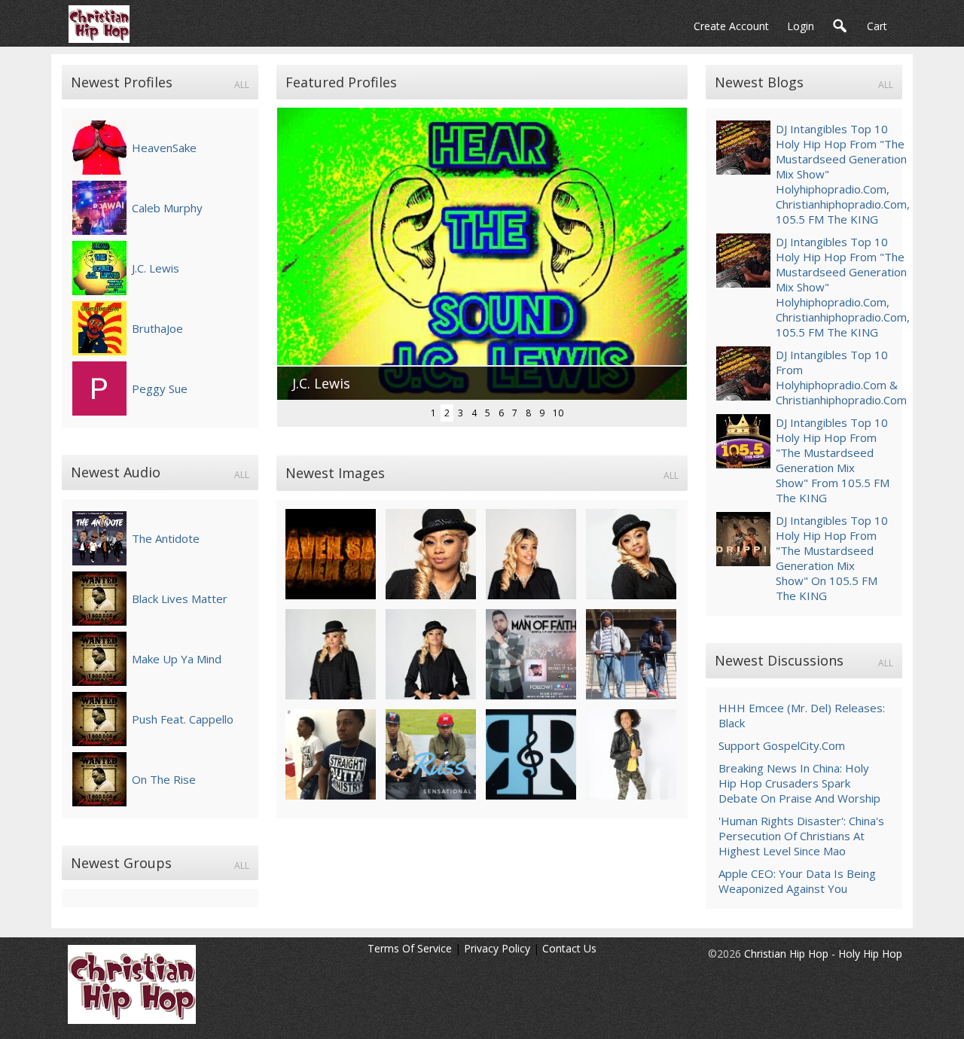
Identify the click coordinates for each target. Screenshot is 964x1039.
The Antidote (166, 538)
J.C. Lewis (155, 268)
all (241, 84)
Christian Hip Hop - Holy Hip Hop (823, 953)
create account (731, 26)
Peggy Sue (160, 388)
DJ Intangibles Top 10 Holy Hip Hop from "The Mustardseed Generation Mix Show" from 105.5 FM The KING (832, 460)
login (800, 26)
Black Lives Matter (179, 598)
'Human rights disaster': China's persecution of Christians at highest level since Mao (801, 835)
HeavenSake (164, 147)
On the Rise (164, 779)
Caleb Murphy (167, 207)
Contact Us (569, 948)
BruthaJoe (157, 328)
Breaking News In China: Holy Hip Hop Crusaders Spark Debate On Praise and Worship (799, 783)
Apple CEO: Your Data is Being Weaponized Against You (797, 881)
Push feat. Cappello (182, 719)
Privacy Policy (497, 948)
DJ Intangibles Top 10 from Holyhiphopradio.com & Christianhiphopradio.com (841, 377)
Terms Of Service (410, 948)
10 (558, 413)
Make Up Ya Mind (176, 658)
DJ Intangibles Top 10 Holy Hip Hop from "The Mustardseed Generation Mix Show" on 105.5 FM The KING (832, 558)
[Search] (840, 27)
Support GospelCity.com (781, 745)
